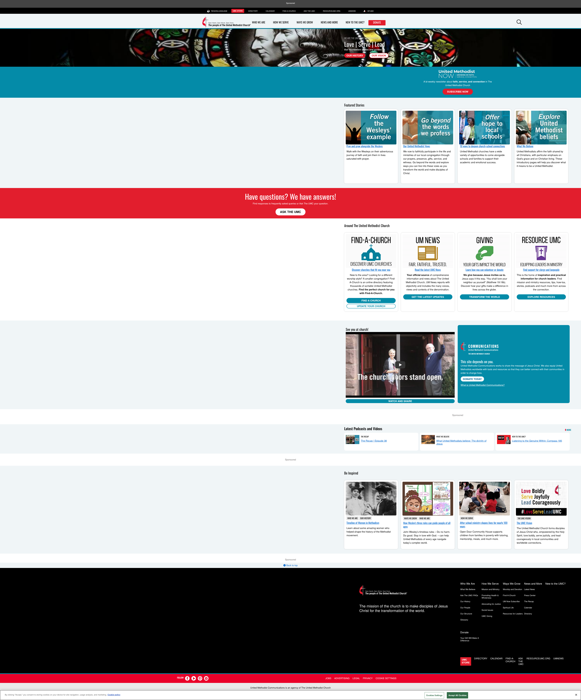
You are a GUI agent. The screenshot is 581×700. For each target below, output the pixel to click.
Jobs (328, 678)
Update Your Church (371, 306)
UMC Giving (487, 616)
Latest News (529, 589)
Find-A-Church (289, 11)
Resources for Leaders (513, 613)
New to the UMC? (355, 22)
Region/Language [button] (219, 11)
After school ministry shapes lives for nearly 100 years (483, 524)
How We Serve (281, 22)
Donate (377, 23)
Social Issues (487, 609)
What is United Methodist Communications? (483, 385)
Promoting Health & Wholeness (490, 596)
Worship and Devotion (512, 589)
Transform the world (484, 297)
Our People (465, 607)
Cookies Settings (434, 695)
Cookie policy (114, 694)
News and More (329, 22)
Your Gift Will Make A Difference (469, 639)
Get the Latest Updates (428, 297)
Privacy (368, 678)
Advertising (342, 678)
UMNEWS (352, 11)
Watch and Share (400, 401)
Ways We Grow (305, 22)
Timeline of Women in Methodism (362, 523)
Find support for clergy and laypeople (541, 270)
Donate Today (472, 379)
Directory (253, 11)
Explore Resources (541, 297)
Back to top (292, 565)
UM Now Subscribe (511, 601)
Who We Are (258, 22)
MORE (568, 430)
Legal (356, 678)
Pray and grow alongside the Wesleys (364, 146)
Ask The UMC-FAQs (469, 595)
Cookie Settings (386, 678)
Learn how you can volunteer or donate (484, 270)
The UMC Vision (524, 518)
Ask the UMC (309, 11)
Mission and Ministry (490, 589)
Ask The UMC (290, 212)
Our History (354, 55)
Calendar (270, 11)
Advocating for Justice (491, 603)
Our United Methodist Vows (416, 146)
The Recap (365, 436)
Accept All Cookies (457, 695)
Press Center (530, 595)
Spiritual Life (508, 607)
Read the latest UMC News (428, 270)
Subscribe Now (457, 91)
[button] (519, 22)
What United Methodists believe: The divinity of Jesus (461, 442)
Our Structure (466, 613)
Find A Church (371, 300)
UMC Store (238, 11)
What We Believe (525, 146)
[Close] (576, 694)
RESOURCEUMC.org (331, 11)
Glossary (464, 619)
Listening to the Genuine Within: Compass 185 (537, 440)
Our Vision (379, 55)
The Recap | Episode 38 (374, 440)
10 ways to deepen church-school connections (482, 146)
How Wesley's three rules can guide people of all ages (426, 525)
